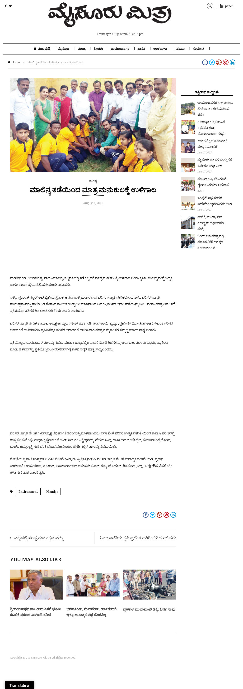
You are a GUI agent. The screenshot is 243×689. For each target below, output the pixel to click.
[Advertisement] (93, 241)
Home (16, 62)
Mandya (52, 491)
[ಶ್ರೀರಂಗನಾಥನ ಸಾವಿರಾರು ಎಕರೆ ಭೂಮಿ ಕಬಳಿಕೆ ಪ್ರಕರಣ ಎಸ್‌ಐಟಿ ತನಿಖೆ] (36, 598)
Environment (28, 491)
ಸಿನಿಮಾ (180, 49)
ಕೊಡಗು (98, 49)
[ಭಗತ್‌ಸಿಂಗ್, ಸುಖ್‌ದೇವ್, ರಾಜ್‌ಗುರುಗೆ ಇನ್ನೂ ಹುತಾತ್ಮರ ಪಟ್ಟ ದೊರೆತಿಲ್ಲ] (93, 598)
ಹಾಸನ (141, 49)
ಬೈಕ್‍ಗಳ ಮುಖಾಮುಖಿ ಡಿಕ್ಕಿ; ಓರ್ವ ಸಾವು (149, 609)
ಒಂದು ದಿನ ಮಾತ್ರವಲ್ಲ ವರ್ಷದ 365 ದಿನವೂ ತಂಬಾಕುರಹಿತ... (210, 242)
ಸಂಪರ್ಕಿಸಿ (198, 49)
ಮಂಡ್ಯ (82, 49)
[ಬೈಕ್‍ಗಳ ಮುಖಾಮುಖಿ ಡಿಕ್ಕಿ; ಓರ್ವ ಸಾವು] (149, 598)
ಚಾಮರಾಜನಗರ (120, 49)
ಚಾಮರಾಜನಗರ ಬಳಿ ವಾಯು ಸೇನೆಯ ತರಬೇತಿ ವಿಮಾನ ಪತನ (215, 108)
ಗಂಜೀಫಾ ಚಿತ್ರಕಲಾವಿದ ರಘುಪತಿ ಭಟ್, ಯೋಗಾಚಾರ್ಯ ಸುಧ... (211, 127)
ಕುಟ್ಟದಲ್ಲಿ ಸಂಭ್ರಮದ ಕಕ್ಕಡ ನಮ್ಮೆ (38, 538)
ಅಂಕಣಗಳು (160, 49)
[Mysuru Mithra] (111, 21)
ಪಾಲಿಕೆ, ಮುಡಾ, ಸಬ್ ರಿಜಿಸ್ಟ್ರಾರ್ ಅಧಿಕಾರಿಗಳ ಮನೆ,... (210, 223)
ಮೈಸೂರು (63, 49)
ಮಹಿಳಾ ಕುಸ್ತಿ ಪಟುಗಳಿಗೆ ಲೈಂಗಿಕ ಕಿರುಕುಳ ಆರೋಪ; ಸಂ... (213, 185)
